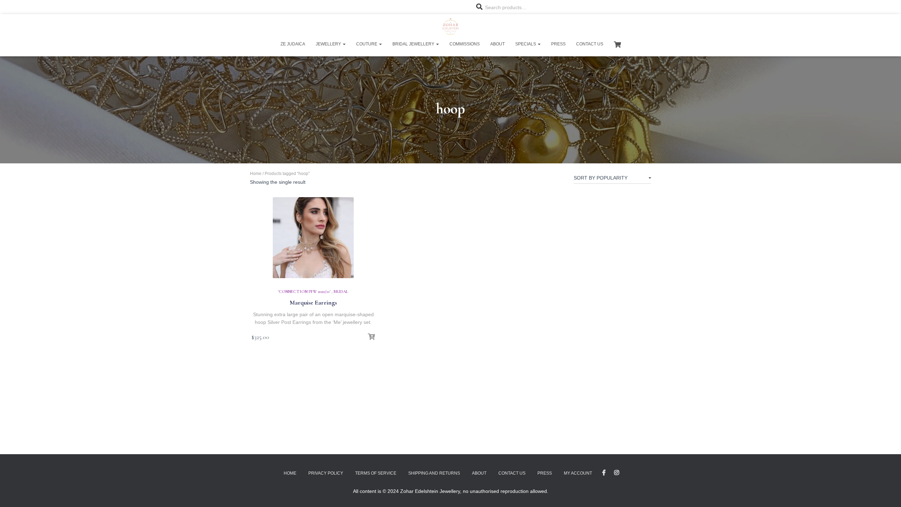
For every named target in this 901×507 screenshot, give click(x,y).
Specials (526, 44)
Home (256, 173)
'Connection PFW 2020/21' (304, 291)
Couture (367, 44)
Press (558, 44)
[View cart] (617, 43)
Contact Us (589, 44)
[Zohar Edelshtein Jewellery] (450, 26)
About (497, 44)
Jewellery (329, 44)
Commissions (464, 44)
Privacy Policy (325, 473)
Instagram (617, 473)
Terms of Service (375, 473)
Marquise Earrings (313, 302)
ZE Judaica (293, 44)
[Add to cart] (371, 336)
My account (578, 473)
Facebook (604, 473)
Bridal (341, 291)
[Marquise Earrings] (313, 237)
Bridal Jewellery (413, 44)
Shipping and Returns (434, 473)
